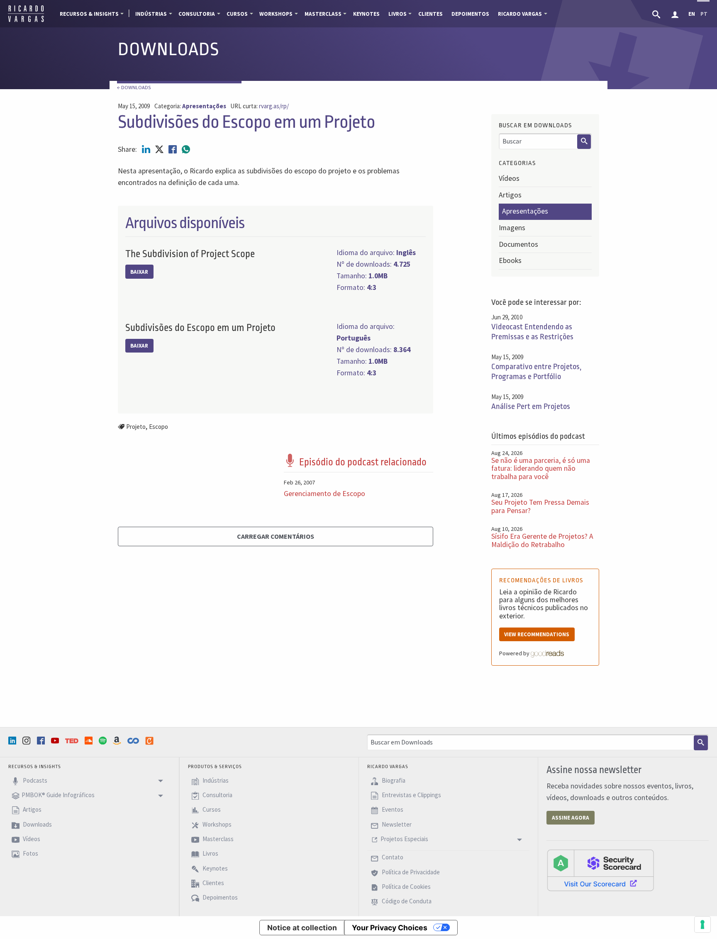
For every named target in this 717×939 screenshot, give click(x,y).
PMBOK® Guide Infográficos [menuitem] (58, 795)
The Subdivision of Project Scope (190, 254)
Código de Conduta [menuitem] (406, 901)
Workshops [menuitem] (276, 13)
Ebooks (510, 260)
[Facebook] (42, 740)
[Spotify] (104, 740)
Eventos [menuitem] (391, 810)
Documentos (518, 244)
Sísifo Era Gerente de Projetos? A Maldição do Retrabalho (542, 540)
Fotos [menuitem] (30, 854)
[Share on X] (160, 149)
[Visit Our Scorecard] (600, 869)
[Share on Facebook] (173, 149)
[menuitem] (657, 13)
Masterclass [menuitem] (323, 13)
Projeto (136, 427)
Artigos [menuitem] (31, 810)
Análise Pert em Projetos (530, 406)
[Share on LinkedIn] (147, 149)
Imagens (512, 227)
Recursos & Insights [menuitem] (89, 13)
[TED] (72, 740)
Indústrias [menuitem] (151, 13)
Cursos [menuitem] (237, 13)
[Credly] (150, 741)
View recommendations (536, 634)
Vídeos (509, 178)
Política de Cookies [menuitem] (405, 886)
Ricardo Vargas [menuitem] (520, 13)
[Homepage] (25, 20)
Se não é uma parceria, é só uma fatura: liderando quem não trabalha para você (540, 468)
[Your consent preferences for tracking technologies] (702, 924)
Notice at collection (302, 927)
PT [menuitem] (703, 13)
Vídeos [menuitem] (31, 839)
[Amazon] (118, 740)
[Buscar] (584, 141)
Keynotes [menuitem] (366, 13)
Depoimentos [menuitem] (470, 13)
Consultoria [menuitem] (196, 13)
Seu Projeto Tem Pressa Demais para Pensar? (540, 506)
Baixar (139, 271)
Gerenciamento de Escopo (324, 493)
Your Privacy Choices (389, 927)
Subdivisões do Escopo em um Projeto (200, 327)
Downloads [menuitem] (37, 824)
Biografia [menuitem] (392, 780)
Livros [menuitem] (397, 13)
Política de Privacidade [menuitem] (410, 872)
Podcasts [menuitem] (34, 780)
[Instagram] (27, 740)
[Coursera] (134, 741)
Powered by (515, 653)
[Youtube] (56, 740)
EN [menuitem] (691, 13)
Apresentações (525, 211)
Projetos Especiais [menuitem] (404, 839)
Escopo (158, 427)
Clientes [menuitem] (430, 13)
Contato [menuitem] (391, 857)
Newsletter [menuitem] (396, 824)
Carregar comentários (275, 536)
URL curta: (259, 106)
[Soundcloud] (90, 740)
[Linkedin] (13, 740)
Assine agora (570, 817)
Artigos (510, 194)
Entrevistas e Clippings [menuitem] (410, 795)
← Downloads (134, 87)
